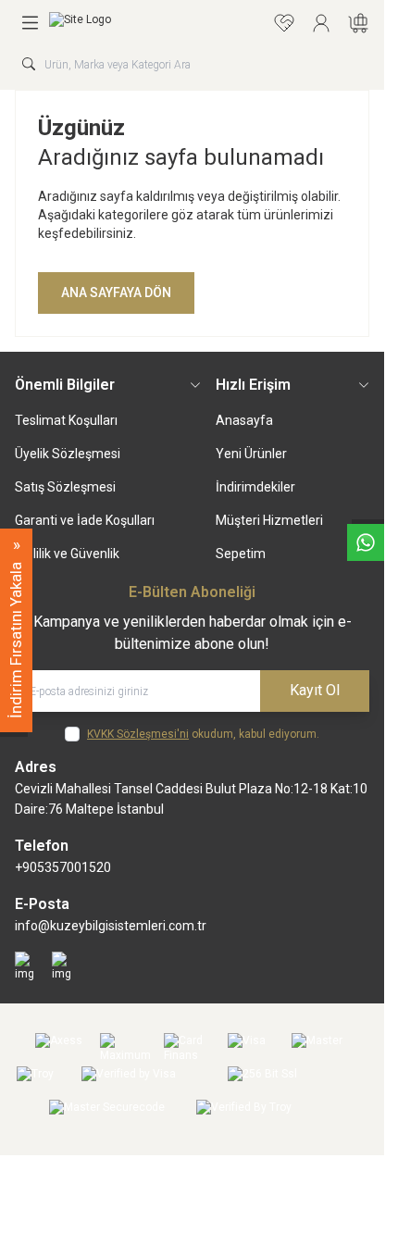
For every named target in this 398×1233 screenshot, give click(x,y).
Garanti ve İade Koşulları (85, 520)
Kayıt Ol (315, 690)
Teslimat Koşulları (66, 420)
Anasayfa (244, 420)
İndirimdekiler (255, 487)
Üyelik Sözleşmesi (67, 453)
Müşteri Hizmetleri (269, 520)
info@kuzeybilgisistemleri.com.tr (110, 925)
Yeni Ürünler (251, 453)
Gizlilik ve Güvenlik (67, 553)
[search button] (29, 63)
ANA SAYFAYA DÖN (116, 292)
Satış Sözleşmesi (65, 487)
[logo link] (138, 23)
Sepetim (241, 553)
